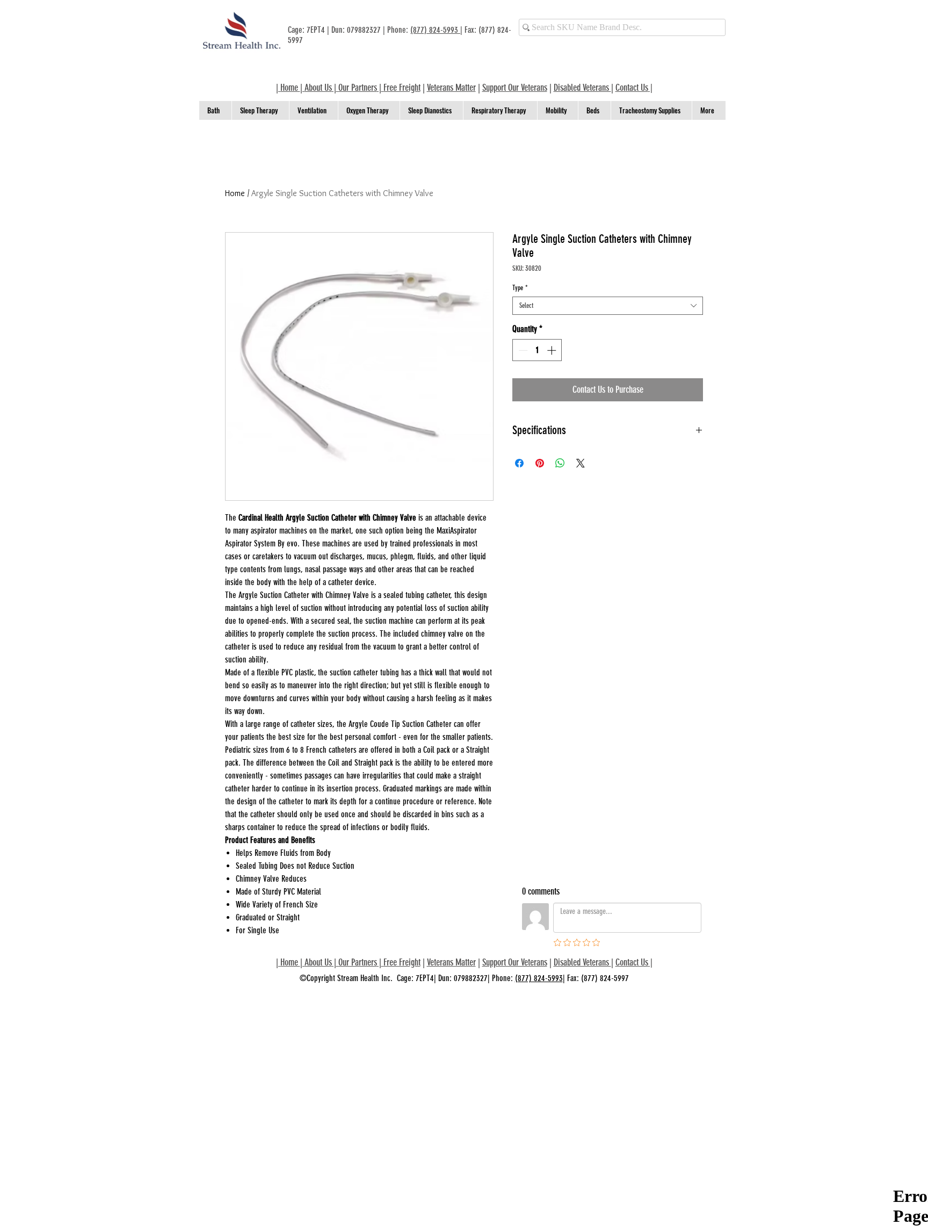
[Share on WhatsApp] (560, 463)
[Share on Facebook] (519, 463)
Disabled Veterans (582, 87)
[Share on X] (580, 463)
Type (520, 288)
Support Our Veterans (514, 87)
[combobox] (607, 306)
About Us (318, 87)
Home (235, 193)
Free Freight (402, 962)
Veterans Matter (451, 87)
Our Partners (357, 87)
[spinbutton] (537, 350)
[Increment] (553, 350)
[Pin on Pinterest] (539, 463)
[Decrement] (522, 350)
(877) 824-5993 (435, 30)
